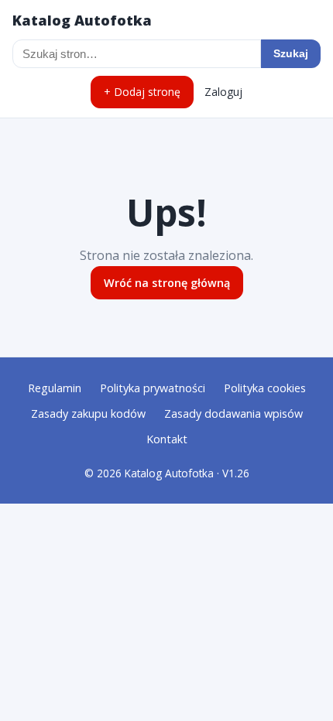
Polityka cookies (265, 388)
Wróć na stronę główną (167, 282)
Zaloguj (223, 91)
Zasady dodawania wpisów (233, 413)
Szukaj (290, 53)
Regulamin (54, 388)
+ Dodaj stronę (142, 91)
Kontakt (166, 439)
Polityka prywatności (152, 388)
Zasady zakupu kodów (88, 413)
